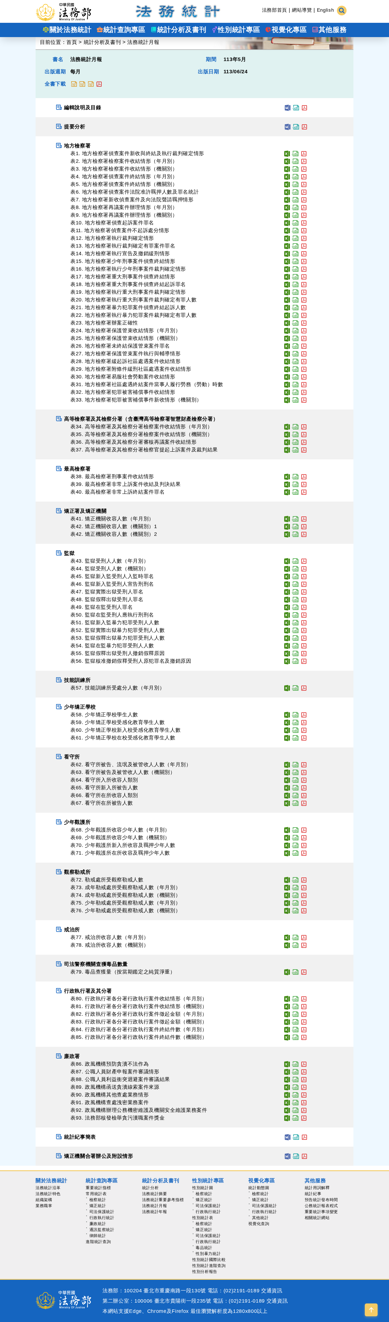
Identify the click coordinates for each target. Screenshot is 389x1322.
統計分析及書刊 (102, 42)
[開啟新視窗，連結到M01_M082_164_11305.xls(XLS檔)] (287, 1014)
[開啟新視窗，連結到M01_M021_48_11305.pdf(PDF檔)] (303, 307)
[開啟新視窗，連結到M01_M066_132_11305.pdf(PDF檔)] (303, 795)
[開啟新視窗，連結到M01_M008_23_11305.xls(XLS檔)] (287, 207)
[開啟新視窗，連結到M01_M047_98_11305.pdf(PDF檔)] (303, 592)
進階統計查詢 (98, 1241)
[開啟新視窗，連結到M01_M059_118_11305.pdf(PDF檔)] (303, 722)
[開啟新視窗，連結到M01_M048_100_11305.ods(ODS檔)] (295, 599)
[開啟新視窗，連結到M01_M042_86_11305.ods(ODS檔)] (295, 526)
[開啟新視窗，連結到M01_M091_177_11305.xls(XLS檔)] (287, 1102)
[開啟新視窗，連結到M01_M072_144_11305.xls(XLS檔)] (287, 880)
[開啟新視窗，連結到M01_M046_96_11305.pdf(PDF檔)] (303, 584)
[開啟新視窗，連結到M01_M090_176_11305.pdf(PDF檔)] (303, 1095)
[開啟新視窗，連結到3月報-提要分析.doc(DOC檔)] (287, 126)
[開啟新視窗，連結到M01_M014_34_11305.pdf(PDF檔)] (303, 253)
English (325, 10)
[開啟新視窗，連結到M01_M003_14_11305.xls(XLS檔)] (287, 169)
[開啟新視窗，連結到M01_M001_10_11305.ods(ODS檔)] (295, 153)
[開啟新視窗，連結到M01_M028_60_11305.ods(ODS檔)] (295, 361)
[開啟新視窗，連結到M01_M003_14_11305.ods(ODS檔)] (295, 169)
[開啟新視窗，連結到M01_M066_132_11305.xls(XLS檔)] (287, 795)
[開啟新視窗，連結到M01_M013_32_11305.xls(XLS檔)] (287, 246)
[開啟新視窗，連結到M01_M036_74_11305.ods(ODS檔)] (295, 442)
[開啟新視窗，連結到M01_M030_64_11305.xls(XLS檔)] (287, 377)
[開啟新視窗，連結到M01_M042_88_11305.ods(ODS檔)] (295, 534)
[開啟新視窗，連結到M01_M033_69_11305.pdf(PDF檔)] (303, 400)
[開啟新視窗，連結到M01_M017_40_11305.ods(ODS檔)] (295, 276)
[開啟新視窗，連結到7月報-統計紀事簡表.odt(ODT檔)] (295, 1137)
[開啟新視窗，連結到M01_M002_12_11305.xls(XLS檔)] (287, 161)
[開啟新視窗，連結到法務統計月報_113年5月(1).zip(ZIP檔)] (73, 84)
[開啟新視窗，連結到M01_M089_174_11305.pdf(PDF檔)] (303, 1087)
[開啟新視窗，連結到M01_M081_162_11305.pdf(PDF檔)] (303, 1006)
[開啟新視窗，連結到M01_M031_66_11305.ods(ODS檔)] (295, 384)
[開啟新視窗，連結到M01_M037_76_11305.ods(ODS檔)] (295, 450)
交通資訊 (271, 1290)
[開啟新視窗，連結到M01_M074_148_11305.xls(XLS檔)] (287, 895)
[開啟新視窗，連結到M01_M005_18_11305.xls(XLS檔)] (287, 184)
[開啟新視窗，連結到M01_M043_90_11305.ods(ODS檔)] (295, 561)
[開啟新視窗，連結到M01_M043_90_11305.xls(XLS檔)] (287, 561)
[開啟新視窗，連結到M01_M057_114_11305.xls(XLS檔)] (287, 688)
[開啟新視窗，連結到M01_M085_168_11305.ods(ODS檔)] (295, 1037)
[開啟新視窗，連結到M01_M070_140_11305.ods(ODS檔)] (295, 845)
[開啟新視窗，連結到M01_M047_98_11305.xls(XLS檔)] (287, 592)
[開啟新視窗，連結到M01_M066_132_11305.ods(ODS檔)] (295, 795)
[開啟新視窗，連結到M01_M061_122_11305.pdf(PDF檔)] (303, 738)
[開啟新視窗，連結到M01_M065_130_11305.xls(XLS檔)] (287, 787)
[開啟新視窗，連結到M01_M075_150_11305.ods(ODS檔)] (295, 903)
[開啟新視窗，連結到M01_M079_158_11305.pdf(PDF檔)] (303, 972)
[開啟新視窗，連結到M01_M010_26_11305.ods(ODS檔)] (295, 223)
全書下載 (55, 84)
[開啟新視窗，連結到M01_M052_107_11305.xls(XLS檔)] (287, 630)
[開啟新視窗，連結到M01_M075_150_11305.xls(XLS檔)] (287, 903)
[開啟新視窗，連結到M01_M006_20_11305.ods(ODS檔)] (295, 192)
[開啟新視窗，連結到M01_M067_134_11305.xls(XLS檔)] (287, 803)
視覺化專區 (261, 1180)
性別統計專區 (208, 1180)
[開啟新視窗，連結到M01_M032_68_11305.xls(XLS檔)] (287, 392)
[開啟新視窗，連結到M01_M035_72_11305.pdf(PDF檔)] (303, 434)
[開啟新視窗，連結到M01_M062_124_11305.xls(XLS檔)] (287, 764)
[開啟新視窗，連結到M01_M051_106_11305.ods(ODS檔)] (295, 622)
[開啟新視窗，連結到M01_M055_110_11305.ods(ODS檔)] (295, 653)
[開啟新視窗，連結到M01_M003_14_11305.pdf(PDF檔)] (303, 169)
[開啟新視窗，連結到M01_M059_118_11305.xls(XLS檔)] (287, 722)
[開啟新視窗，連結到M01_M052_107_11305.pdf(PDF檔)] (303, 630)
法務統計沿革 (48, 1187)
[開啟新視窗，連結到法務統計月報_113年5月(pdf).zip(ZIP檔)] (90, 84)
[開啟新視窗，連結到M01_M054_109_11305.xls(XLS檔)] (287, 645)
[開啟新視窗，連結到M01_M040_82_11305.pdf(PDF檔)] (303, 492)
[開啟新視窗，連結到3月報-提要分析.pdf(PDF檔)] (304, 126)
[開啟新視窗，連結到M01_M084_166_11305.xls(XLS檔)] (287, 1029)
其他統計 (260, 1217)
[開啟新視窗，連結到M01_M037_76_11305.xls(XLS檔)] (287, 450)
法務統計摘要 (154, 1193)
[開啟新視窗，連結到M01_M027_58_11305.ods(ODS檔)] (295, 353)
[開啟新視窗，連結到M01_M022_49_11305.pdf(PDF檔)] (303, 315)
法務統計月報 (143, 42)
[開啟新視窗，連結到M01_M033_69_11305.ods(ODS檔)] (295, 400)
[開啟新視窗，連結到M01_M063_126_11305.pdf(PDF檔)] (303, 772)
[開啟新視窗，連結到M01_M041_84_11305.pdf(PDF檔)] (303, 519)
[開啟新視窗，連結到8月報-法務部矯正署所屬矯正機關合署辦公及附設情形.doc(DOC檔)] (287, 1156)
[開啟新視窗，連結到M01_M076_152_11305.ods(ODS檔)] (295, 910)
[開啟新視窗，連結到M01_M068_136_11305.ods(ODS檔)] (295, 830)
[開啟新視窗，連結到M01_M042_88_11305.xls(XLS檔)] (287, 534)
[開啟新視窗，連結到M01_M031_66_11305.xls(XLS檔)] (287, 384)
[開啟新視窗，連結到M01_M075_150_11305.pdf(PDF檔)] (303, 903)
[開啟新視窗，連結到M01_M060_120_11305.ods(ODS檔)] (295, 730)
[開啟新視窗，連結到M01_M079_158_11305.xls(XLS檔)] (287, 972)
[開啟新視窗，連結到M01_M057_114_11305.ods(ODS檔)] (295, 688)
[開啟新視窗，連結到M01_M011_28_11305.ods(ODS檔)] (295, 230)
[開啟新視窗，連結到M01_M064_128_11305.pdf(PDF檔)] (303, 780)
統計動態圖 (258, 1187)
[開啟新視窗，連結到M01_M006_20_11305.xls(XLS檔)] (287, 192)
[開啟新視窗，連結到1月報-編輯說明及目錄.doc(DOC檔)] (287, 107)
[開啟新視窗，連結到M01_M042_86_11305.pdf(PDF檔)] (303, 526)
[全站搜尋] (342, 10)
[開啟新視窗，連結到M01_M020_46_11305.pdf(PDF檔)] (303, 300)
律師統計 (97, 1235)
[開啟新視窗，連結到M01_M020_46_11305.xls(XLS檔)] (287, 300)
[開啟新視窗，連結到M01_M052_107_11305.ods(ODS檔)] (295, 630)
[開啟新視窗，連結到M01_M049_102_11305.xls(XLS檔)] (287, 607)
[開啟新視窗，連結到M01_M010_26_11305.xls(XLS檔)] (287, 223)
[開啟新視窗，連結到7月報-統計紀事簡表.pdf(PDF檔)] (304, 1137)
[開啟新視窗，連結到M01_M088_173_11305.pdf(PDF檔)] (303, 1079)
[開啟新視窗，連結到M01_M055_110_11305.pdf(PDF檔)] (303, 653)
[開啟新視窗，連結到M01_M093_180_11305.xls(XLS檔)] (287, 1118)
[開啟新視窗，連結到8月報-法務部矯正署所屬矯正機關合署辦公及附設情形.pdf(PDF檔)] (304, 1156)
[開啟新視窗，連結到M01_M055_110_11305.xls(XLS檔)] (287, 653)
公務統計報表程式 (321, 1205)
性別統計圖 (202, 1187)
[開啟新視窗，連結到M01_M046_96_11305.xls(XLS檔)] (287, 584)
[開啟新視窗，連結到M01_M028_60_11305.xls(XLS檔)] (287, 361)
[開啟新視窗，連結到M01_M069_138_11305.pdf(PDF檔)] (303, 837)
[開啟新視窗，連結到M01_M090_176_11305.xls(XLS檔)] (287, 1095)
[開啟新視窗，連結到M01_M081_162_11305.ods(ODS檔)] (295, 1006)
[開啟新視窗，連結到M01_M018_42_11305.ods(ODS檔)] (295, 284)
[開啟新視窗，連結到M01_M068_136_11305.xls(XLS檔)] (287, 830)
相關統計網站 (317, 1217)
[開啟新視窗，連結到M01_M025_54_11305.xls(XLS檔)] (287, 338)
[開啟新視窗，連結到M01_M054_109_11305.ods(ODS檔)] (295, 645)
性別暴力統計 (208, 1253)
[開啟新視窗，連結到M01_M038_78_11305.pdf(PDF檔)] (303, 476)
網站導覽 (302, 10)
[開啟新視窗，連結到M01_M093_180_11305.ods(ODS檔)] (295, 1118)
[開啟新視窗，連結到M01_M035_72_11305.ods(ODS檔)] (295, 434)
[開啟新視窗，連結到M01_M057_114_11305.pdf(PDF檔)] (303, 688)
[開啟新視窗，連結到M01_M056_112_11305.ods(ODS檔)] (295, 661)
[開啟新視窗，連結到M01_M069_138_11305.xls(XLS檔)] (287, 837)
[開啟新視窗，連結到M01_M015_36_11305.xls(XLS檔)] (287, 261)
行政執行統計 (101, 1217)
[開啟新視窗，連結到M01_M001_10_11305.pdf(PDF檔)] (303, 153)
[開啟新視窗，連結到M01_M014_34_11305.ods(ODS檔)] (295, 253)
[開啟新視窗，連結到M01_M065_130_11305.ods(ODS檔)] (295, 787)
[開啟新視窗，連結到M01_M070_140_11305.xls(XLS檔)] (287, 845)
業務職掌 (44, 1205)
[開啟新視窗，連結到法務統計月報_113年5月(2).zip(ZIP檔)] (82, 84)
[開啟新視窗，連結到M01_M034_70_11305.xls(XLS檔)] (287, 426)
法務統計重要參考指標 (163, 1199)
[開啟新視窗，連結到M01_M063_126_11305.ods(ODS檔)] (295, 772)
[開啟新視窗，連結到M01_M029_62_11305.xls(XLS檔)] (287, 369)
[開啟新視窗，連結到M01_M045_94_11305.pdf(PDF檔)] (303, 576)
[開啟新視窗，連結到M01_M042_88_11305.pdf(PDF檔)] (303, 534)
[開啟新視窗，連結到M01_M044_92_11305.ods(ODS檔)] (295, 568)
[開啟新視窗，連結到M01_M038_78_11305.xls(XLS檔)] (287, 476)
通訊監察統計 (101, 1229)
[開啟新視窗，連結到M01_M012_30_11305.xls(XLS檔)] (287, 238)
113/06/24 (236, 71)
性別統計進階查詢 (209, 1265)
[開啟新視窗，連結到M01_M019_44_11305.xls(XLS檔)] (287, 292)
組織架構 (44, 1199)
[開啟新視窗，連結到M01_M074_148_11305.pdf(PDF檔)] (303, 895)
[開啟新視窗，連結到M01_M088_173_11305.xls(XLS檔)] (287, 1079)
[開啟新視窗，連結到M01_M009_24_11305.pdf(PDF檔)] (303, 215)
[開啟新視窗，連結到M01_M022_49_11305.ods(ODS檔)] (295, 315)
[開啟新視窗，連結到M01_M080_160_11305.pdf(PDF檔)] (303, 998)
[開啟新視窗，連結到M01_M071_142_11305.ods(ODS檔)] (295, 853)
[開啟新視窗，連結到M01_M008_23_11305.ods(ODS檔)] (295, 207)
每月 (75, 71)
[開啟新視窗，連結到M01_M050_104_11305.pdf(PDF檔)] (303, 615)
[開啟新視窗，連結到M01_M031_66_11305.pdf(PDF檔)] (303, 384)
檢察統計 (97, 1199)
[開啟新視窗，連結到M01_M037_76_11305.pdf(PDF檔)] (303, 450)
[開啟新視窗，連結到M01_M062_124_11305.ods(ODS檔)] (295, 764)
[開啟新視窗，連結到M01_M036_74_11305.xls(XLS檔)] (287, 442)
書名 (58, 59)
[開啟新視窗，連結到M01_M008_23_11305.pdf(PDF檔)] (303, 207)
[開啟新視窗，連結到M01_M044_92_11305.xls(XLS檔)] (287, 568)
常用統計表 (96, 1193)
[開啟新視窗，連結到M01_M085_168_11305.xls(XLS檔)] (287, 1037)
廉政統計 (97, 1223)
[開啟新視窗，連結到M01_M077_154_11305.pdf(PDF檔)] (303, 937)
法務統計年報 (154, 1211)
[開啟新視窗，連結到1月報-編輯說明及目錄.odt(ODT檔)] (295, 107)
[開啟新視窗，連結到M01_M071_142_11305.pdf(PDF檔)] (303, 853)
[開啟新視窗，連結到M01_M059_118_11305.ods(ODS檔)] (295, 722)
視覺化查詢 (258, 1223)
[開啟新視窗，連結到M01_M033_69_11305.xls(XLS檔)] (287, 400)
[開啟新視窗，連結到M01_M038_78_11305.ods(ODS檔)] (295, 476)
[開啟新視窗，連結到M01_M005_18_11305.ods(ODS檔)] (295, 184)
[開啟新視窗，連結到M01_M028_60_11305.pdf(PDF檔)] (303, 361)
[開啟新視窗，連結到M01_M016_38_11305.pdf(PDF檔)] (303, 269)
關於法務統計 (51, 1180)
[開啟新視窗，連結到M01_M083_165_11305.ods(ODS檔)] (295, 1022)
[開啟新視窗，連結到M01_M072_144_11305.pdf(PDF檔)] (303, 880)
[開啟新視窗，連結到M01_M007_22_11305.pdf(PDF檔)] (303, 199)
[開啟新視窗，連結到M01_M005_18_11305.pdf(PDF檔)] (303, 184)
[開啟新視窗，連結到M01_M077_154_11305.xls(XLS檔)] (287, 937)
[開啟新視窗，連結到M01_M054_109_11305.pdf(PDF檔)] (303, 645)
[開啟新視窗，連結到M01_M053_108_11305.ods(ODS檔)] (295, 638)
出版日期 (208, 71)
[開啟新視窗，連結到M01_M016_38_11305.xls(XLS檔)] (287, 269)
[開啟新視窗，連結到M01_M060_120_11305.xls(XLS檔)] (287, 730)
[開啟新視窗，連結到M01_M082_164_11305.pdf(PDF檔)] (303, 1014)
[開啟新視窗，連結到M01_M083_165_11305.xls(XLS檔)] (287, 1022)
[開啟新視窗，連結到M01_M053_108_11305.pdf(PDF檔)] (303, 638)
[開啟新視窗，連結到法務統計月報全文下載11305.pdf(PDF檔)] (99, 84)
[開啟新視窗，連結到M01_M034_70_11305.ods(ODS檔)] (295, 426)
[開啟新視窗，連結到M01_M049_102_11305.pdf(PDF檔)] (303, 607)
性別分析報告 (204, 1271)
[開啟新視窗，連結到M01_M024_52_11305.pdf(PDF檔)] (303, 330)
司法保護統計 (101, 1211)
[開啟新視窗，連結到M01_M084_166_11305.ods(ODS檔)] (295, 1029)
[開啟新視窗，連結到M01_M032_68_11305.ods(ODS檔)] (295, 392)
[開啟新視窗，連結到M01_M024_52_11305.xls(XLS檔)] (287, 330)
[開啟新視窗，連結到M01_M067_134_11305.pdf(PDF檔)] (303, 803)
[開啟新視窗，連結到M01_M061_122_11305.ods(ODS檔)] (295, 738)
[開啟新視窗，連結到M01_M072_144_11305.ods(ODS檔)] (295, 880)
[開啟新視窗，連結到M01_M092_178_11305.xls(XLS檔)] (287, 1110)
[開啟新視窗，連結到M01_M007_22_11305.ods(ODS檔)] (295, 199)
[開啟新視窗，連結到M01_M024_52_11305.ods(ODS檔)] (295, 330)
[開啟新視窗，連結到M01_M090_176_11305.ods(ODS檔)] (295, 1095)
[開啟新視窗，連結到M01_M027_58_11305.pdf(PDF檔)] (303, 353)
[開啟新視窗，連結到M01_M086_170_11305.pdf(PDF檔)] (303, 1064)
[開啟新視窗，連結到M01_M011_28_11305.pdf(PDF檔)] (303, 230)
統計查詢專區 (102, 1180)
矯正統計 (97, 1205)
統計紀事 (313, 1193)
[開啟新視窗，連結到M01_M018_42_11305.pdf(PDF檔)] (303, 284)
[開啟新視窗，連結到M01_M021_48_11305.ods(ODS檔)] (295, 307)
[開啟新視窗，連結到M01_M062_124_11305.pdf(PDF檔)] (303, 764)
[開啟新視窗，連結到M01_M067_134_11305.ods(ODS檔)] (295, 803)
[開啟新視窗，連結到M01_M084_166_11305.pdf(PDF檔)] (303, 1029)
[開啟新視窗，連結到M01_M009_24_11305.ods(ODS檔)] (295, 215)
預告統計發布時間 (321, 1199)
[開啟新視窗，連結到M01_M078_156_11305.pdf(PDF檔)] (303, 945)
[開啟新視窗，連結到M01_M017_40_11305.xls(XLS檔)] (287, 276)
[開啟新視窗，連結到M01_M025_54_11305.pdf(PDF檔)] (303, 338)
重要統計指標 (98, 1187)
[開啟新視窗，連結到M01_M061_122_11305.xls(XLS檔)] (287, 738)
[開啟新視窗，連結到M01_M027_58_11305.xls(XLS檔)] (287, 353)
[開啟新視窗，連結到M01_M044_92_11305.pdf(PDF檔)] (303, 568)
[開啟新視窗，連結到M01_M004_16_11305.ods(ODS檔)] (295, 176)
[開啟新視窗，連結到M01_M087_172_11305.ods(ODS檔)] (295, 1071)
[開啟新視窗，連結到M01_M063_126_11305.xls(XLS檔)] (287, 772)
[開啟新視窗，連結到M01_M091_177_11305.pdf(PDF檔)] (303, 1102)
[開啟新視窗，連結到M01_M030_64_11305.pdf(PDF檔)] (303, 377)
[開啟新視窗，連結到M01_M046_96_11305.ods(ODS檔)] (295, 584)
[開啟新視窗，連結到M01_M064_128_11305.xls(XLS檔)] (287, 780)
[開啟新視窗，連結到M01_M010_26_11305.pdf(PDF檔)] (303, 223)
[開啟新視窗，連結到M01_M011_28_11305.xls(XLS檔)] (287, 230)
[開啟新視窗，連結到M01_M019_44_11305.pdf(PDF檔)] (303, 292)
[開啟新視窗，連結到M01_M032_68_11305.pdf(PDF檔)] (303, 392)
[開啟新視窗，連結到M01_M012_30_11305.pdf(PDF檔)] (303, 238)
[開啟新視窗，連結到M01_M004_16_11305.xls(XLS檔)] (287, 176)
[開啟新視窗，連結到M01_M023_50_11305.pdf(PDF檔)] (303, 323)
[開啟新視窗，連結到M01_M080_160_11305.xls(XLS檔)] (287, 998)
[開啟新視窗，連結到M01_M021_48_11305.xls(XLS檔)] (287, 307)
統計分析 (150, 1187)
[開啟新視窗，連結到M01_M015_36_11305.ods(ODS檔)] (295, 261)
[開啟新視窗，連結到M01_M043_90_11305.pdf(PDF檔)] (303, 561)
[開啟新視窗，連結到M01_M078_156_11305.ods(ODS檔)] (295, 945)
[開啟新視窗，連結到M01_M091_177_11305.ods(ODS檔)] (295, 1102)
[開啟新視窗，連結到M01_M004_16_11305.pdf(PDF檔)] (303, 176)
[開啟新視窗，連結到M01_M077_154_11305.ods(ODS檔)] (295, 937)
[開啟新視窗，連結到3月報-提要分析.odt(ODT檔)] (295, 126)
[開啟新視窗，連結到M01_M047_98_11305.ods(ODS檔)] (295, 592)
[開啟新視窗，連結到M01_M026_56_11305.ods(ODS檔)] (295, 346)
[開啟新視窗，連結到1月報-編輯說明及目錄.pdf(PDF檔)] (304, 107)
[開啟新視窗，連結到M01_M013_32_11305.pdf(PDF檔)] (303, 246)
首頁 (71, 42)
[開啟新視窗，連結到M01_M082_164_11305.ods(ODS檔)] (295, 1014)
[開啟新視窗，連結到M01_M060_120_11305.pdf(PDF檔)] (303, 730)
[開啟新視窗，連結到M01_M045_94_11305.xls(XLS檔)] (287, 576)
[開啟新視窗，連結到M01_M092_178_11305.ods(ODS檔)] (295, 1110)
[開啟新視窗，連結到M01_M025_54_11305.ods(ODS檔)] (295, 338)
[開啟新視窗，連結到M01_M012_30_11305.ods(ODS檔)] (295, 238)
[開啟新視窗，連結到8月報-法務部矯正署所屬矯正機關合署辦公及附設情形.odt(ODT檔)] (295, 1156)
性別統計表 (202, 1217)
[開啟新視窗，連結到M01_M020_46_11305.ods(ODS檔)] (295, 300)
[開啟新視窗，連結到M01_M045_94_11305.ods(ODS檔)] (295, 576)
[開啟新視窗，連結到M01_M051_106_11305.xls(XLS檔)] (287, 622)
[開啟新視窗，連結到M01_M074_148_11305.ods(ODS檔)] (295, 895)
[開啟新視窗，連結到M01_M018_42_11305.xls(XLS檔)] (287, 284)
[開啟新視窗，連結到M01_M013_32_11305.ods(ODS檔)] (295, 246)
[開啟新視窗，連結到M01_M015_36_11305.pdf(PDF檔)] (303, 261)
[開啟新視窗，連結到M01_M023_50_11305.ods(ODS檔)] (295, 323)
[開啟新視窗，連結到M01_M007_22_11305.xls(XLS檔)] (287, 199)
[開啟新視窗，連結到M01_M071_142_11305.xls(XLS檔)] (287, 853)
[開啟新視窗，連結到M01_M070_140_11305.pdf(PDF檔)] (303, 845)
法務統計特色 (48, 1193)
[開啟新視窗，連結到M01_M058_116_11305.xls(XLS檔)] (287, 714)
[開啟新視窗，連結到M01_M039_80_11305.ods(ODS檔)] (295, 484)
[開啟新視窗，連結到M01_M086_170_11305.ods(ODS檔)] (295, 1064)
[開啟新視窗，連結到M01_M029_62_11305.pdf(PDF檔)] (303, 369)
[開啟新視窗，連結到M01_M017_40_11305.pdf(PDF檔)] (303, 276)
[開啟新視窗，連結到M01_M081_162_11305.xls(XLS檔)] (287, 1006)
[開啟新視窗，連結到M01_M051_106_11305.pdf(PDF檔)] (303, 622)
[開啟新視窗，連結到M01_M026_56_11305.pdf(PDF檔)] (303, 346)
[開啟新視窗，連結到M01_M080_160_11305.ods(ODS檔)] (295, 998)
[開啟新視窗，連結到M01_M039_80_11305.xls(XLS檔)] (287, 484)
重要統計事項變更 (321, 1211)
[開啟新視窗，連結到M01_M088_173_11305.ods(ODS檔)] (295, 1079)
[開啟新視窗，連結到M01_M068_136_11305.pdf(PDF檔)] (303, 830)
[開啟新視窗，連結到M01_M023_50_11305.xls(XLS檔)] (287, 323)
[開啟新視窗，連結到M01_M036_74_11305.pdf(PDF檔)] (303, 442)
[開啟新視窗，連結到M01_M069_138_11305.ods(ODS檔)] (295, 837)
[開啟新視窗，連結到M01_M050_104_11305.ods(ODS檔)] (295, 615)
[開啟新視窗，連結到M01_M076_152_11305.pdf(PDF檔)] (303, 910)
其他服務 (315, 1180)
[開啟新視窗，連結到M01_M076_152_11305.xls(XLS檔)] (287, 910)
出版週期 (55, 71)
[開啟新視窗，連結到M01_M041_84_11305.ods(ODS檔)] (295, 519)
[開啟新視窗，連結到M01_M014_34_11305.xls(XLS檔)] (287, 253)
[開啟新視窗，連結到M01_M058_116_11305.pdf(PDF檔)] (303, 714)
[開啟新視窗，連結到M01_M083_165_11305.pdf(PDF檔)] (303, 1022)
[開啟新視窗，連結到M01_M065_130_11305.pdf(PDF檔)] (303, 787)
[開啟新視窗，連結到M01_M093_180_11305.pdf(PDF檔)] (303, 1118)
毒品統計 (204, 1247)
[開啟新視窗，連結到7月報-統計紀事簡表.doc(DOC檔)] (287, 1137)
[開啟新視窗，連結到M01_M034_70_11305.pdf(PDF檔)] (303, 426)
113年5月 (235, 59)
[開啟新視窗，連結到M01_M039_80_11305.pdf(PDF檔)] (303, 484)
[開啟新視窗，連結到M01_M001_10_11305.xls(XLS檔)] (287, 153)
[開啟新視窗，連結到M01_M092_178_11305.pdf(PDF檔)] (303, 1110)
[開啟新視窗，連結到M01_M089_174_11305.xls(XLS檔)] (287, 1087)
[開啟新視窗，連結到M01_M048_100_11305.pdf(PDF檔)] (303, 599)
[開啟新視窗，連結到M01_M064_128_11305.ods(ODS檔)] (295, 780)
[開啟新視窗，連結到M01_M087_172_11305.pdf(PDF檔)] (303, 1071)
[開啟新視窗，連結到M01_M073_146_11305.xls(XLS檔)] (287, 887)
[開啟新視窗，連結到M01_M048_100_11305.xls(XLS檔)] (287, 599)
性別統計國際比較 (209, 1259)
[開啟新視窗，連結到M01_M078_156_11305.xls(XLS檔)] (287, 945)
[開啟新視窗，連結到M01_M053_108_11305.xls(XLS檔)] (287, 638)
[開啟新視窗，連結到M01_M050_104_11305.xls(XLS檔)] (287, 615)
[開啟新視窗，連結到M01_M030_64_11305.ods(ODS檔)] (295, 377)
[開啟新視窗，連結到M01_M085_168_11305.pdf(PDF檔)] (303, 1037)
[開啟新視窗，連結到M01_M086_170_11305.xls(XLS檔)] (287, 1064)
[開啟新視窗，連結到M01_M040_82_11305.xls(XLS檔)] (287, 492)
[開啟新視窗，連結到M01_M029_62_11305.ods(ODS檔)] (295, 369)
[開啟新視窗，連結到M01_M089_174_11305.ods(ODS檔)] (295, 1087)
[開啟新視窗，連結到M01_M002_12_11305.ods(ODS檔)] (295, 161)
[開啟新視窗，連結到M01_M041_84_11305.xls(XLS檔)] (287, 519)
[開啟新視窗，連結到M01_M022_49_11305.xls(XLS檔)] (287, 315)
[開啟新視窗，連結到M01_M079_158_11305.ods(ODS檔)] (295, 972)
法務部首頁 (274, 10)
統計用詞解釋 (317, 1187)
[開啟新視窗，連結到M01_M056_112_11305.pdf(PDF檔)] (303, 661)
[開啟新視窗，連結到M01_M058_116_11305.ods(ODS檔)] (295, 714)
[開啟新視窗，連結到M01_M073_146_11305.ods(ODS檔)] (295, 887)
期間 (211, 59)
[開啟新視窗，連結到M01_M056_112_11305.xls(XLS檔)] (287, 661)
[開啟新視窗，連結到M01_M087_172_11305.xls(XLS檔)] (287, 1071)
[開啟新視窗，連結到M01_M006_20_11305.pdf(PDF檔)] (303, 192)
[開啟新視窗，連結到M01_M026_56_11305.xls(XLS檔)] (287, 346)
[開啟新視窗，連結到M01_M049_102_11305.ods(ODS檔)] (295, 607)
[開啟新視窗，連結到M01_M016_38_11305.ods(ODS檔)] (295, 269)
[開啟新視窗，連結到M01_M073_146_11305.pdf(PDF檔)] (303, 887)
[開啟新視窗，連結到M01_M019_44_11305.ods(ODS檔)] (295, 292)
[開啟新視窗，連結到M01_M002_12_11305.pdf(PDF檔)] (303, 161)
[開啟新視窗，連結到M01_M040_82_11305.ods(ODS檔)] (295, 492)
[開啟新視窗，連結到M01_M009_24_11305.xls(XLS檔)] (287, 215)
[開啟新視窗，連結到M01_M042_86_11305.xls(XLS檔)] (287, 526)
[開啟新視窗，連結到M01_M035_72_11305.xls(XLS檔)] (287, 434)
